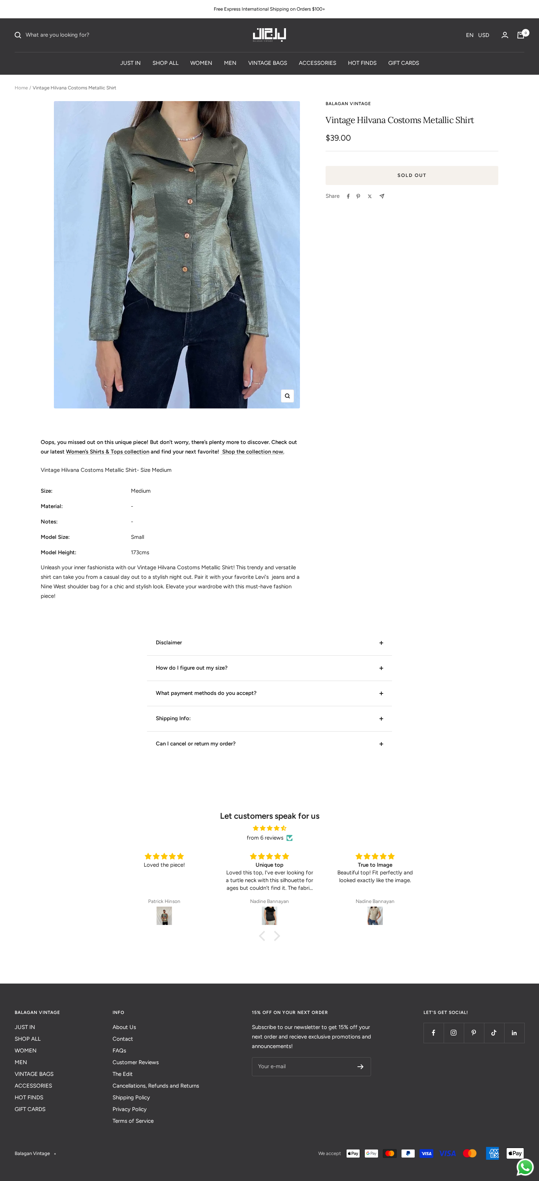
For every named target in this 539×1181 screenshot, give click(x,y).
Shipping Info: (173, 718)
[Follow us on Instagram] (454, 1033)
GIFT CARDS (403, 62)
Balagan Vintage (348, 103)
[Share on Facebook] (348, 196)
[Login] (505, 35)
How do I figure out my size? (192, 667)
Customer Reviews (136, 1062)
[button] (477, 35)
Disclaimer (169, 642)
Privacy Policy (130, 1109)
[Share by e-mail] (382, 196)
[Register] (361, 1066)
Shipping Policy (131, 1097)
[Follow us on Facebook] (433, 1033)
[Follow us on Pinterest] (474, 1033)
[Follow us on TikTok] (494, 1033)
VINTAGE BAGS (267, 62)
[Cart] (520, 35)
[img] (269, 828)
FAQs (119, 1050)
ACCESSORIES (317, 62)
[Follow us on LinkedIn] (514, 1033)
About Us (124, 1027)
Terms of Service (133, 1121)
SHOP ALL (166, 62)
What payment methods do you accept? (206, 693)
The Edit (123, 1074)
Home (21, 87)
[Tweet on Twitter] (370, 196)
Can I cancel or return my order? (196, 743)
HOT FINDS (362, 62)
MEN (230, 62)
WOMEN (201, 62)
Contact (123, 1039)
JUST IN (130, 62)
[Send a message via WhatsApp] (525, 1167)
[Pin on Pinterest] (358, 196)
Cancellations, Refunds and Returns (156, 1085)
